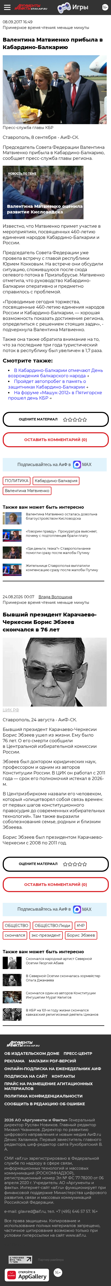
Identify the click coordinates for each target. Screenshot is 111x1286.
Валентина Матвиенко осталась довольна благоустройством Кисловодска (61, 516)
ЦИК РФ (11, 710)
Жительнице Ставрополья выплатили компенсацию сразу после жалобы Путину (62, 568)
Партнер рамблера (51, 1259)
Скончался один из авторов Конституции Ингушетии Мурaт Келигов (61, 995)
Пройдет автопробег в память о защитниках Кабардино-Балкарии (47, 384)
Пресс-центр (78, 1053)
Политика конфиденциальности (43, 1096)
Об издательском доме (31, 1053)
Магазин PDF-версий (52, 1061)
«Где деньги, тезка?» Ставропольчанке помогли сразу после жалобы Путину (58, 550)
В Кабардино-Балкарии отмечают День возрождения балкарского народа (55, 373)
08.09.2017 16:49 (18, 22)
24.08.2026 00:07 (18, 596)
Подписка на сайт (25, 1076)
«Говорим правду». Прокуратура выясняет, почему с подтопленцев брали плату (61, 533)
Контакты (63, 1076)
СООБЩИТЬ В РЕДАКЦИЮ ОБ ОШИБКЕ (44, 1104)
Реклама (14, 1061)
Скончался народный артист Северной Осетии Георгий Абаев (59, 961)
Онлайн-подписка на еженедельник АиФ (52, 1068)
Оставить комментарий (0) (55, 439)
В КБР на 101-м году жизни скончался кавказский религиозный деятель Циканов (62, 1012)
